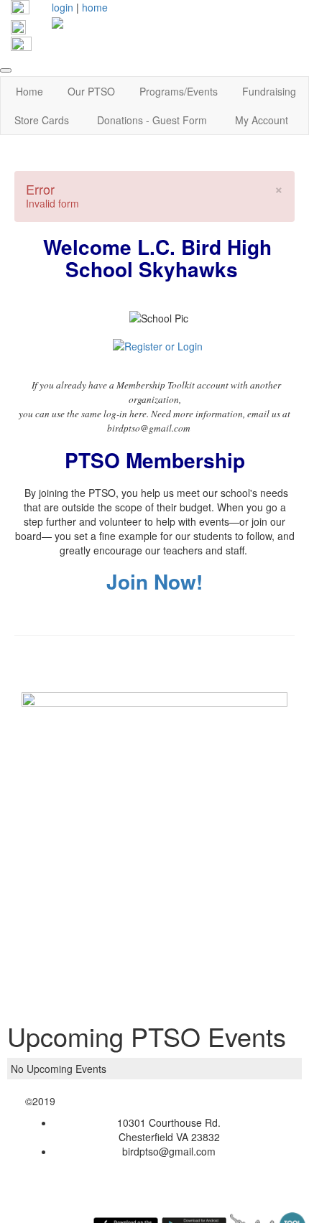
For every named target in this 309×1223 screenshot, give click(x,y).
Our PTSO (91, 91)
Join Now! (154, 581)
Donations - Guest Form (152, 120)
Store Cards (41, 120)
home (95, 7)
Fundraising (269, 91)
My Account (261, 120)
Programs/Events (178, 91)
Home (29, 91)
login (62, 7)
